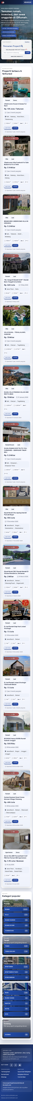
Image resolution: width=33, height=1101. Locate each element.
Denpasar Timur (10, 466)
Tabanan (13, 234)
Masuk (28, 2)
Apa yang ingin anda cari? (16, 49)
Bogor (17, 525)
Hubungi (15, 127)
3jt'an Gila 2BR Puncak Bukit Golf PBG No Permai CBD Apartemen (15, 857)
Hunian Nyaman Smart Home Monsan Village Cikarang (14, 798)
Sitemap (3, 1077)
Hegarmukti (20, 583)
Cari (27, 52)
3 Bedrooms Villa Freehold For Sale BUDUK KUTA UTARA (16, 163)
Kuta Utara (20, 116)
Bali (8, 116)
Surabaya (18, 869)
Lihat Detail (7, 127)
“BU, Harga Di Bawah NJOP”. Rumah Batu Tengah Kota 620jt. (16, 281)
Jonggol (23, 751)
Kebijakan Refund (23, 1074)
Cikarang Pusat (10, 583)
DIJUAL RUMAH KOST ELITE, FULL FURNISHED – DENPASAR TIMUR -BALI (15, 450)
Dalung (7, 178)
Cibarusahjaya (10, 813)
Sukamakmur (9, 528)
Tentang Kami (5, 1072)
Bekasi (17, 580)
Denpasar (14, 463)
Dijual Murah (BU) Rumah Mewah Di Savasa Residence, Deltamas (16, 572)
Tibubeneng (9, 119)
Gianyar (13, 345)
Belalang (7, 236)
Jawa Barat (10, 525)
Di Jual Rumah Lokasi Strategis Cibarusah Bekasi (15, 683)
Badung (13, 116)
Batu (17, 289)
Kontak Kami (5, 1074)
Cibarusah (24, 810)
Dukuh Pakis (9, 871)
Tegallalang (21, 345)
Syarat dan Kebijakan (24, 1072)
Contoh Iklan (22, 1077)
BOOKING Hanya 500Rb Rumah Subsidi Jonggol (15, 739)
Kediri (19, 234)
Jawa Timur (10, 289)
